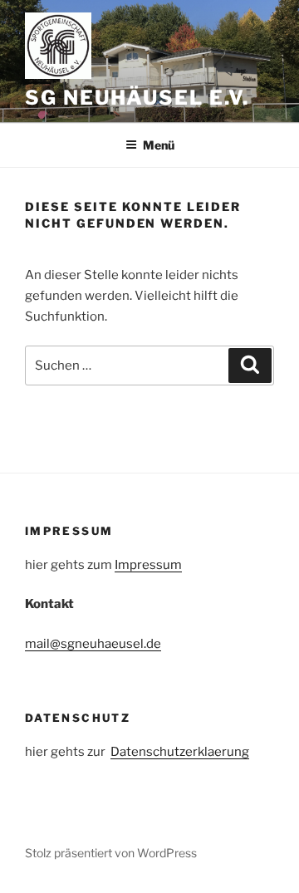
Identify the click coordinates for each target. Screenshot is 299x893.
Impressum (148, 564)
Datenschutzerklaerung (179, 751)
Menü (158, 145)
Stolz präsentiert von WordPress (111, 853)
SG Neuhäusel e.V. (137, 98)
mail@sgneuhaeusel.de (93, 643)
